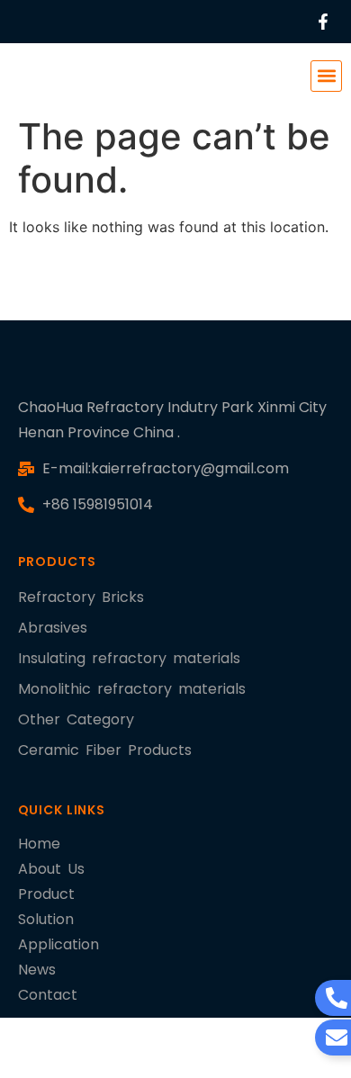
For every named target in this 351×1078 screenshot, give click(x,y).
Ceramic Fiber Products (105, 750)
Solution (46, 919)
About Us (51, 868)
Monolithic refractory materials (132, 688)
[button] (326, 76)
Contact (47, 994)
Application (58, 944)
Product (46, 894)
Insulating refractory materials (129, 658)
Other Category (76, 719)
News (37, 969)
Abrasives (52, 627)
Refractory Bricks (81, 597)
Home (39, 843)
